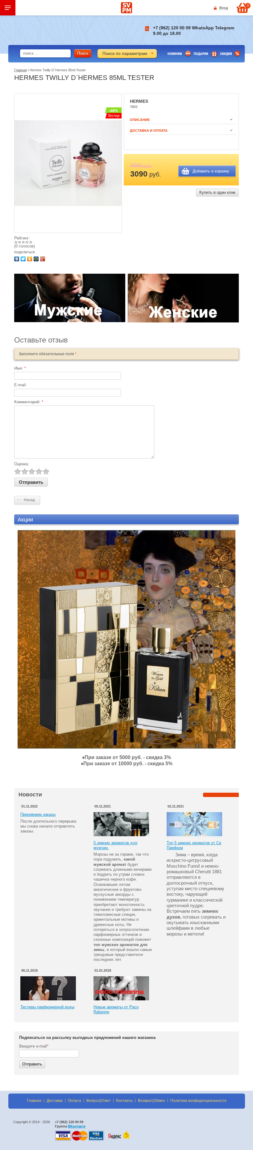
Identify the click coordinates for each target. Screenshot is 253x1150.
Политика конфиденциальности (198, 1100)
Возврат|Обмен (151, 1100)
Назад (29, 500)
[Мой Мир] (37, 258)
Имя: (20, 368)
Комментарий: (28, 402)
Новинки (175, 54)
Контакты (124, 1100)
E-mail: (20, 385)
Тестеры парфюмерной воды (47, 1007)
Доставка (55, 1100)
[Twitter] (24, 258)
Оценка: (21, 464)
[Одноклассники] (30, 258)
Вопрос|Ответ (98, 1100)
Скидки (226, 54)
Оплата (74, 1100)
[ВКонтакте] (17, 258)
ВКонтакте (76, 1126)
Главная (20, 70)
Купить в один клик (217, 192)
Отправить (32, 1064)
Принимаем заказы (38, 814)
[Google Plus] (43, 258)
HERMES (139, 101)
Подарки (201, 54)
